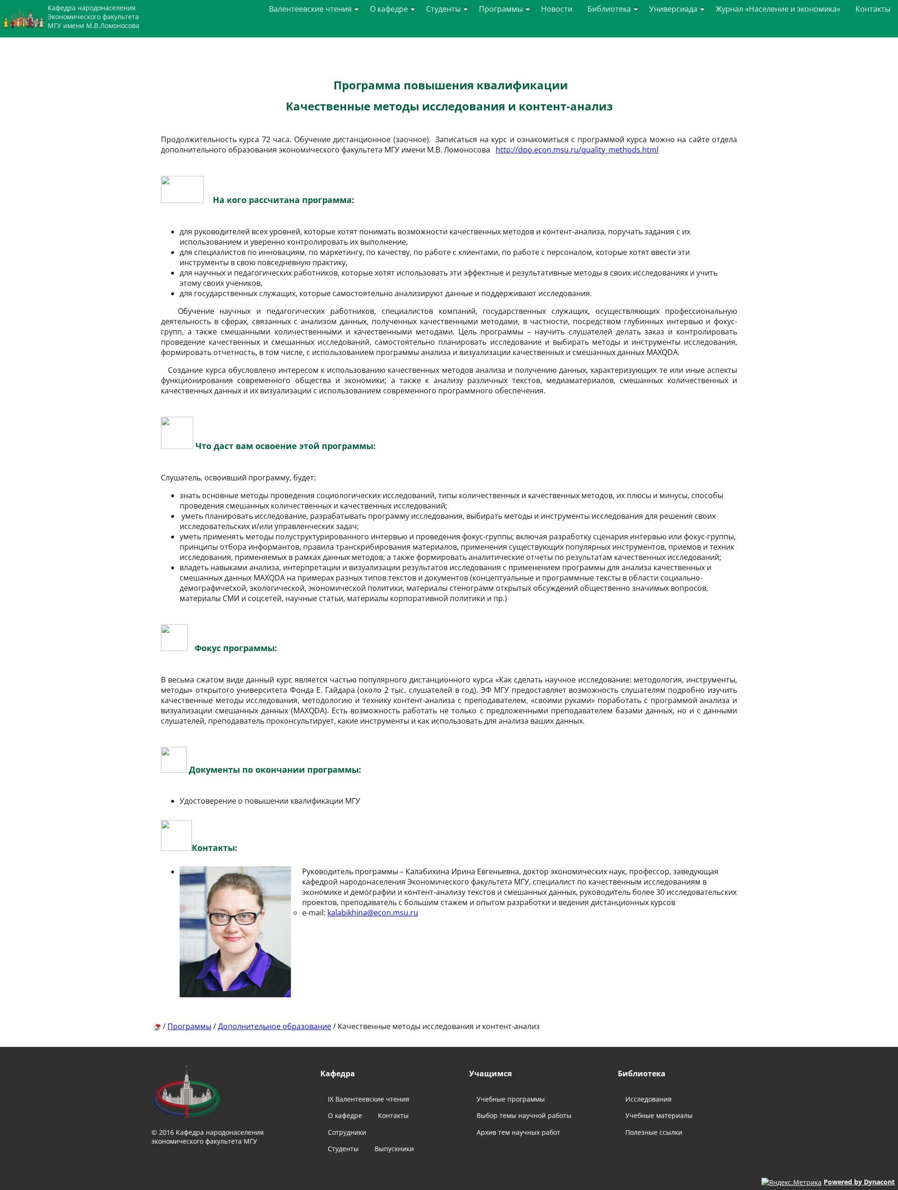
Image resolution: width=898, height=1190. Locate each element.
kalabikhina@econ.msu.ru (372, 912)
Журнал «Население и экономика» (778, 9)
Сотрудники (347, 1132)
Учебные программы (511, 1099)
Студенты (443, 9)
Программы (501, 9)
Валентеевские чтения (310, 9)
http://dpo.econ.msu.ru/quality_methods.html (577, 150)
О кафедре (389, 9)
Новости (556, 9)
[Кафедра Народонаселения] (157, 1026)
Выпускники (394, 1148)
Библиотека (609, 9)
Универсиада (673, 9)
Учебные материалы (659, 1115)
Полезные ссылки (653, 1132)
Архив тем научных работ (518, 1132)
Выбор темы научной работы (524, 1115)
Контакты (873, 9)
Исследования (648, 1099)
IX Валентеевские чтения (368, 1099)
